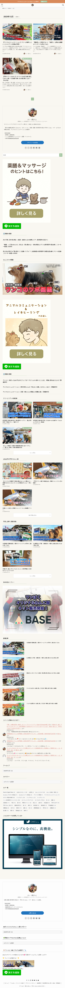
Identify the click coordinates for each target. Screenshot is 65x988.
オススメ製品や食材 (9, 797)
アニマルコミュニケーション (51, 795)
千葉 (13, 802)
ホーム (6, 983)
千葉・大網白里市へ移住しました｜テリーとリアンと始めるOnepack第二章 (28, 724)
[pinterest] (34, 148)
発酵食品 (6, 808)
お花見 (31, 792)
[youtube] (37, 148)
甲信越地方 (52, 805)
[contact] (39, 148)
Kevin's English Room (9, 792)
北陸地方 (6, 802)
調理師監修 (37, 808)
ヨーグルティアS (39, 800)
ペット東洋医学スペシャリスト (11, 800)
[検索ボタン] (63, 5)
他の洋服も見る (32, 515)
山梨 (40, 802)
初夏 (53, 800)
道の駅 (5, 810)
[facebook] (26, 148)
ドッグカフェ (20, 797)
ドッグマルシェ (31, 797)
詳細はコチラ (44, 1)
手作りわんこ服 (8, 805)
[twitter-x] (28, 148)
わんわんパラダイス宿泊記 (10, 795)
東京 (30, 805)
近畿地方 (53, 808)
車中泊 (45, 808)
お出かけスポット (22, 792)
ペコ (17, 757)
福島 (25, 808)
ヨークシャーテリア (27, 800)
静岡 (26, 810)
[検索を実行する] (60, 155)
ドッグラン (41, 797)
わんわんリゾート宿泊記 (25, 795)
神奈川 (18, 808)
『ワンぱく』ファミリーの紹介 (17, 983)
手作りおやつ (55, 802)
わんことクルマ (40, 792)
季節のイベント (26, 802)
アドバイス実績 (38, 795)
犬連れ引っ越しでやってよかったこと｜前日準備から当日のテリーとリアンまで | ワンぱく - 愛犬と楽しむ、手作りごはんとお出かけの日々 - (34, 726)
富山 (35, 802)
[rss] (36, 980)
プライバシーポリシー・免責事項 (33, 983)
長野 (12, 810)
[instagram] (31, 148)
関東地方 (19, 810)
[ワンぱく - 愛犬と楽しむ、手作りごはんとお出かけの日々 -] (32, 5)
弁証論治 (47, 802)
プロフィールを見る (32, 142)
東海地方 (44, 805)
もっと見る (32, 452)
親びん (59, 734)
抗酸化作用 (17, 805)
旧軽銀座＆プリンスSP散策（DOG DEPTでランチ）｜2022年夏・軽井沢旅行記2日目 (31, 734)
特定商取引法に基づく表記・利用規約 (51, 983)
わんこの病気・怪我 (52, 792)
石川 (12, 808)
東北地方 (36, 805)
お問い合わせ (32, 913)
